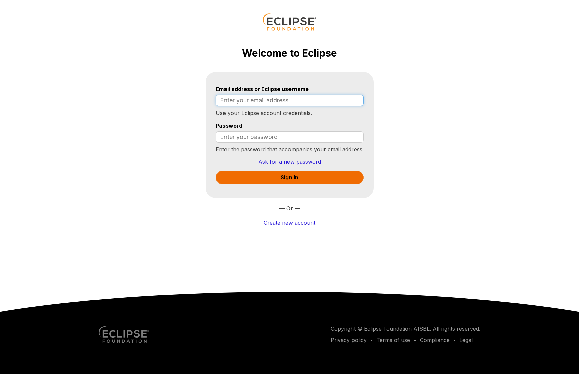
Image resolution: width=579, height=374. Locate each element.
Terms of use (393, 339)
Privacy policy (349, 339)
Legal (466, 339)
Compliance (435, 339)
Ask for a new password (289, 161)
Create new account (289, 222)
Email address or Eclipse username (262, 89)
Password (229, 125)
